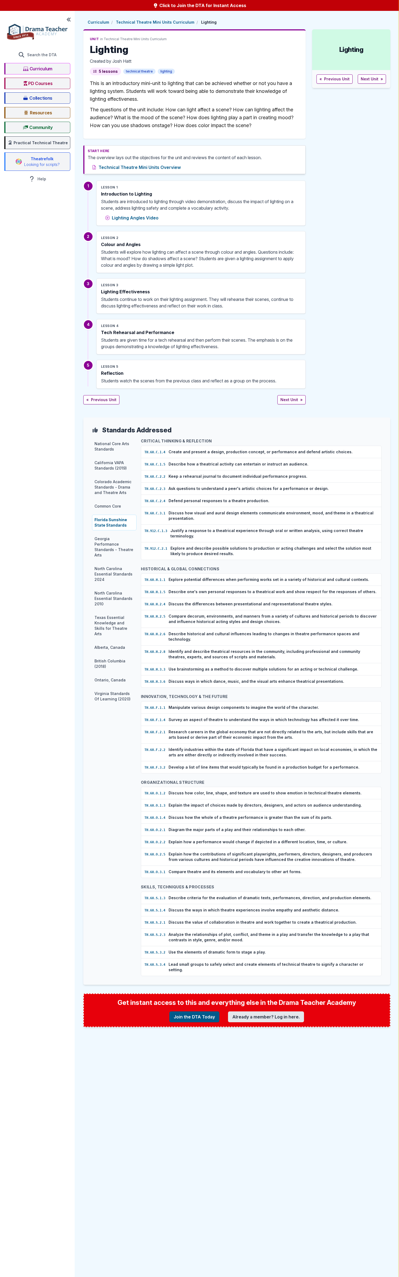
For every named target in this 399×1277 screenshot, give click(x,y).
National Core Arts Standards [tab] (111, 446)
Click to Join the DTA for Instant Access (202, 5)
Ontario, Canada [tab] (110, 680)
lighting (166, 71)
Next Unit (291, 399)
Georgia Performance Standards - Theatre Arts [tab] (113, 546)
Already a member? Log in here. (266, 1017)
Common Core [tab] (107, 506)
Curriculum (98, 22)
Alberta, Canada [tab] (109, 647)
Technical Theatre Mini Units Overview (140, 167)
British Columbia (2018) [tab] (109, 664)
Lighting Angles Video (135, 218)
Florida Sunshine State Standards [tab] (110, 522)
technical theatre (139, 71)
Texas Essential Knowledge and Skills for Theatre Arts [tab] (110, 625)
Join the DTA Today (194, 1017)
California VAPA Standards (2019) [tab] (110, 465)
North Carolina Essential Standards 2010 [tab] (113, 598)
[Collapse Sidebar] (68, 19)
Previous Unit (101, 399)
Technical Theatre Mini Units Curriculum (155, 22)
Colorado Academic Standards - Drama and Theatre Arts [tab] (112, 487)
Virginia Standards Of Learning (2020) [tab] (112, 696)
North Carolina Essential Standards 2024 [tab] (113, 574)
